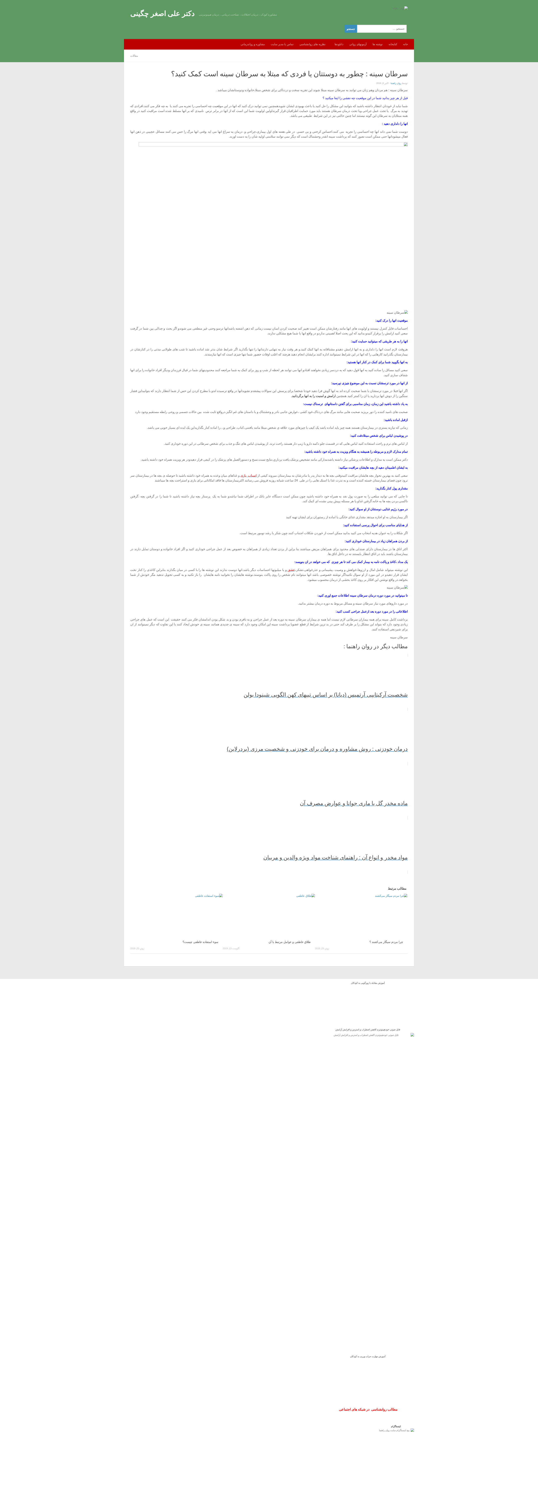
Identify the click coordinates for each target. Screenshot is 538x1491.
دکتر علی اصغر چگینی (162, 13)
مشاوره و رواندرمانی (253, 44)
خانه (405, 44)
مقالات (134, 55)
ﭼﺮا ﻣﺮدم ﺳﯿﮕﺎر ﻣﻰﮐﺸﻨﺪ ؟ (386, 942)
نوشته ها (378, 44)
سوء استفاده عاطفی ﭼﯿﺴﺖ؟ (200, 942)
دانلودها (339, 44)
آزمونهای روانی (358, 44)
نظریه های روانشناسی (312, 44)
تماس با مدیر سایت (282, 44)
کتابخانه (393, 44)
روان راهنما (396, 83)
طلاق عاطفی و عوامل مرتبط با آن (290, 942)
